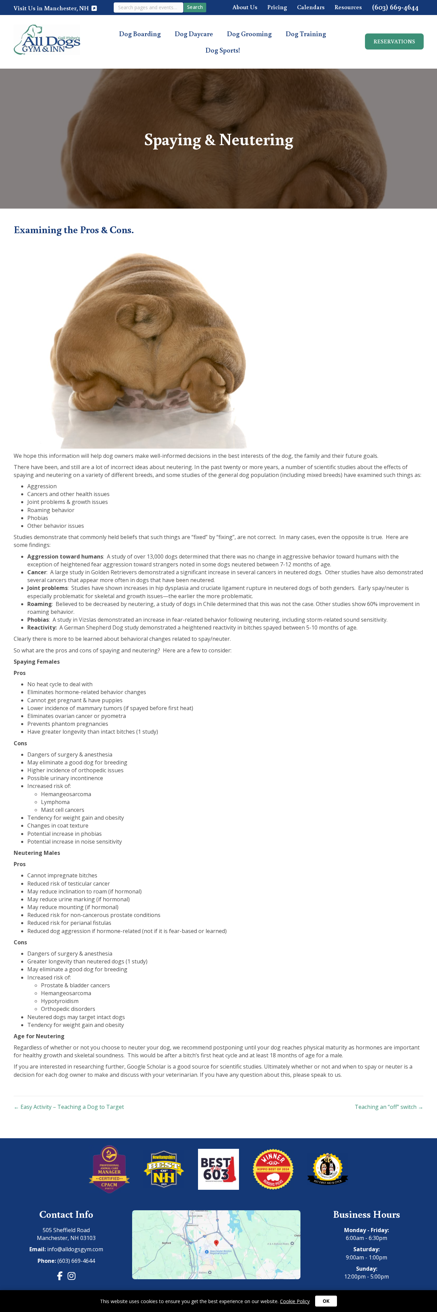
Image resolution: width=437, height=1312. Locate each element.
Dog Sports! (223, 49)
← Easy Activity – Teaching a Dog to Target (69, 1107)
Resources (348, 7)
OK (326, 1301)
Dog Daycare (194, 33)
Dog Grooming (249, 33)
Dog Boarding (140, 33)
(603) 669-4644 (395, 7)
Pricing (277, 7)
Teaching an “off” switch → (389, 1107)
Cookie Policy (295, 1301)
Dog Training (306, 33)
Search (195, 7)
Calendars (311, 7)
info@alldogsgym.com (75, 1249)
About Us (244, 7)
